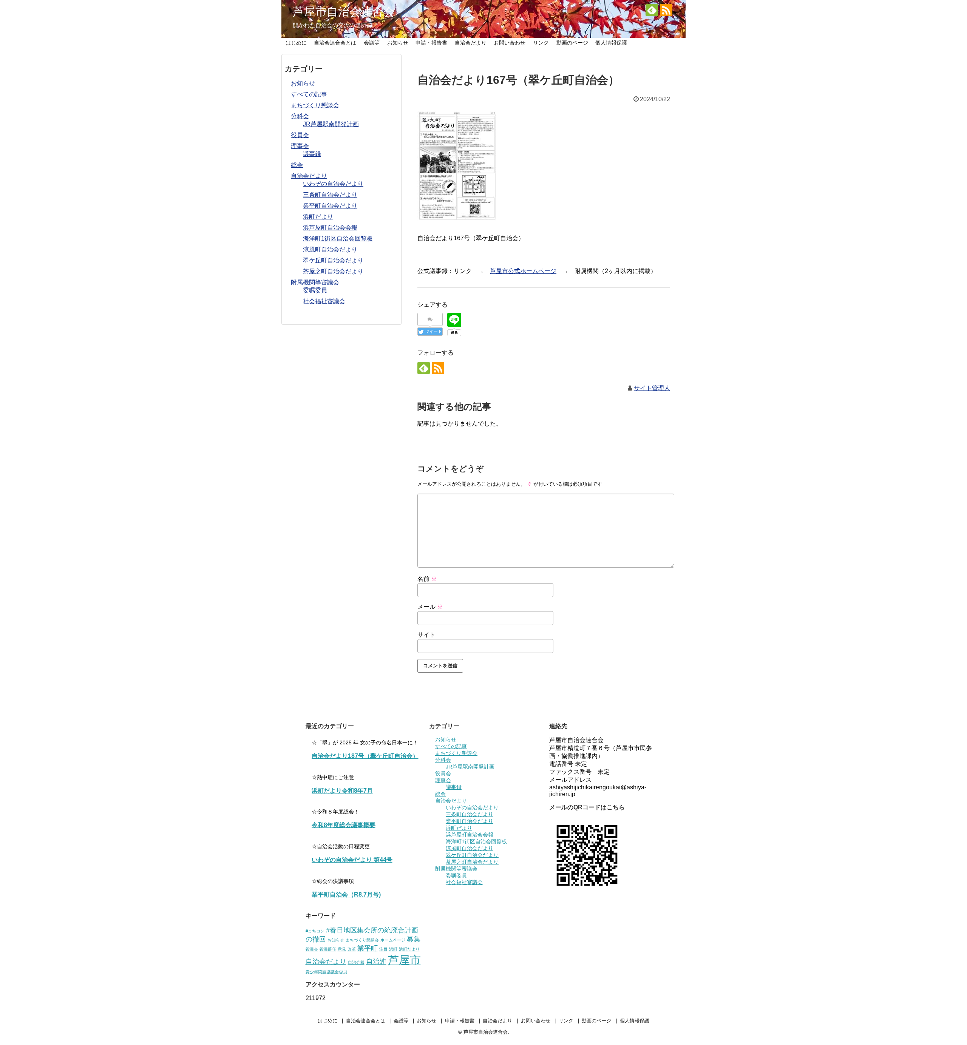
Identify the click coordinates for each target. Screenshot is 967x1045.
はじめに (296, 43)
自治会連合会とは (335, 43)
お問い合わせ (509, 43)
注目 (383, 949)
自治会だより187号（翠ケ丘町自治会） (365, 756)
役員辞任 (328, 949)
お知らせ (397, 43)
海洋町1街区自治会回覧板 (338, 238)
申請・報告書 (431, 43)
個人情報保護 (611, 43)
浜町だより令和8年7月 (342, 790)
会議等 (372, 43)
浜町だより (318, 216)
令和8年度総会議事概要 (343, 825)
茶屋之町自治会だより (333, 271)
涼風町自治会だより (330, 249)
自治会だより (471, 43)
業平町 (367, 948)
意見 (342, 949)
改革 (352, 949)
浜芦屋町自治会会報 (330, 227)
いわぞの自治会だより (333, 184)
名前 (427, 579)
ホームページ (392, 940)
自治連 (376, 961)
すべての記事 (309, 94)
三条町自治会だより (330, 194)
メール (430, 607)
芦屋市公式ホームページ (523, 271)
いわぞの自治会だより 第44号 (352, 860)
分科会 (300, 116)
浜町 (393, 949)
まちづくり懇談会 (315, 105)
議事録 (312, 154)
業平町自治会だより (330, 205)
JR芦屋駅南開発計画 (331, 124)
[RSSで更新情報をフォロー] (666, 10)
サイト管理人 (652, 388)
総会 (297, 165)
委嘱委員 (315, 290)
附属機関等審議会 (315, 282)
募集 (413, 939)
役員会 (300, 135)
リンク (541, 43)
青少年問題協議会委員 (326, 971)
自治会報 (356, 962)
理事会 (300, 146)
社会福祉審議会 (324, 301)
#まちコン (315, 931)
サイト (426, 634)
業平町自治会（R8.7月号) (346, 894)
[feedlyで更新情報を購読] (652, 10)
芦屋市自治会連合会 (344, 11)
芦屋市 (404, 960)
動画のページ (572, 43)
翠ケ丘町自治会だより (333, 260)
